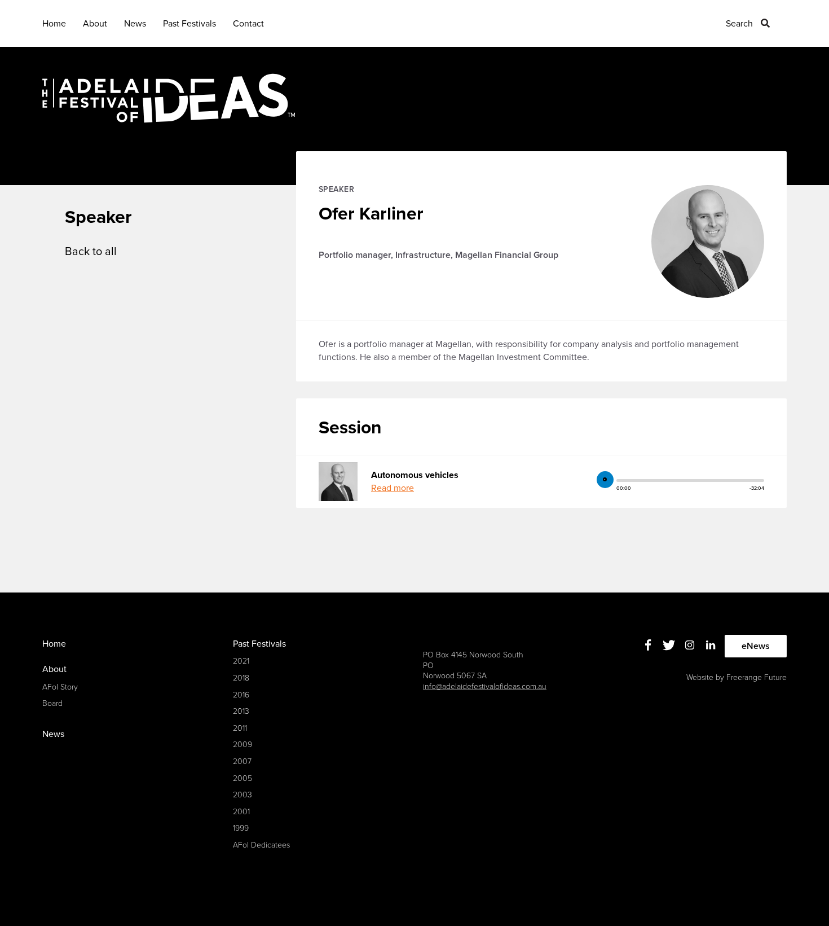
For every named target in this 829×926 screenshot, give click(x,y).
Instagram (690, 645)
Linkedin (711, 645)
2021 (241, 661)
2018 (241, 678)
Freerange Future (756, 677)
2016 (241, 695)
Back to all (91, 251)
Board (52, 703)
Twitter (669, 645)
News (135, 23)
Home (54, 23)
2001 (241, 812)
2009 (242, 744)
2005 (242, 778)
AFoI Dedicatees (261, 845)
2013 (241, 711)
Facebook (648, 645)
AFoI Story (60, 687)
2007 (242, 761)
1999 (241, 828)
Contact (248, 23)
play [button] (605, 479)
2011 (240, 728)
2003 (242, 795)
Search (739, 23)
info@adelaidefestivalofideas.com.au (484, 686)
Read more (392, 488)
